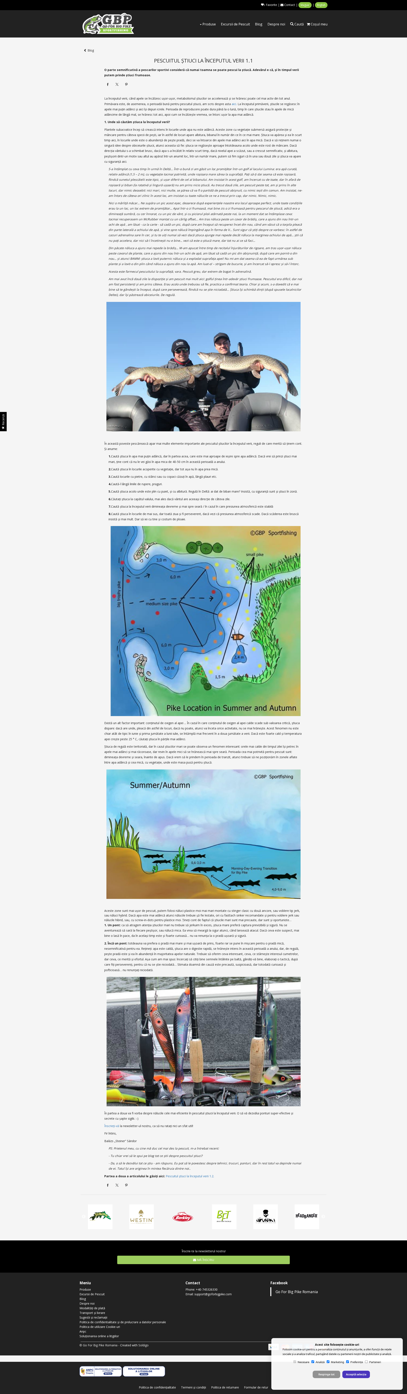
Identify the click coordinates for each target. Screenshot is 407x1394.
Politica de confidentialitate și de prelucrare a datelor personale (122, 1322)
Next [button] (323, 1217)
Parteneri (375, 1362)
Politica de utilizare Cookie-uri (99, 1327)
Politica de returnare (225, 1387)
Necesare (303, 1362)
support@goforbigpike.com (213, 1294)
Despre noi (276, 24)
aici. (234, 104)
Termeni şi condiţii (193, 1387)
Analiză (320, 1362)
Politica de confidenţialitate (157, 1387)
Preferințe (356, 1362)
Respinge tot (326, 1374)
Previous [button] (84, 1217)
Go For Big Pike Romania (297, 1291)
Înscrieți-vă (111, 1126)
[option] (224, 1216)
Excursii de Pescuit (235, 24)
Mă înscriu (205, 1260)
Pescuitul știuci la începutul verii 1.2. (190, 1176)
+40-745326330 (206, 1289)
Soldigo (143, 1345)
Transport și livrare (92, 1313)
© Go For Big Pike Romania (98, 1345)
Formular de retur (256, 1387)
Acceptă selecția (356, 1374)
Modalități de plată (92, 1308)
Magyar (305, 5)
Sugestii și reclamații (93, 1317)
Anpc (82, 1331)
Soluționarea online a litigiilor (99, 1336)
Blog (258, 24)
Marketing (337, 1362)
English (321, 5)
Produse (209, 24)
